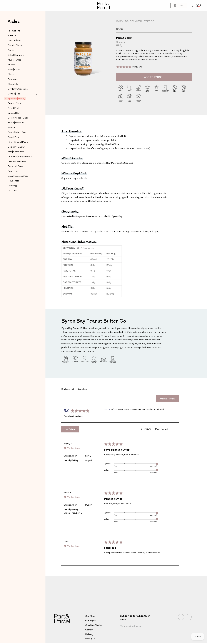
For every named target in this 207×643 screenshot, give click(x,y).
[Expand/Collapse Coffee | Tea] (36, 94)
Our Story (90, 616)
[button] (129, 67)
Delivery (89, 634)
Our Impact (90, 620)
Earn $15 (90, 638)
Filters (71, 429)
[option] (83, 59)
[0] (197, 5)
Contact (89, 629)
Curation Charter (93, 625)
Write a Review (167, 398)
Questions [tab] (82, 389)
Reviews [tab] (67, 389)
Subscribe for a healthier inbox (135, 617)
